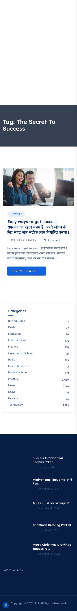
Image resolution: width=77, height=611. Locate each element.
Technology (15, 405)
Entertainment (17, 340)
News (11, 386)
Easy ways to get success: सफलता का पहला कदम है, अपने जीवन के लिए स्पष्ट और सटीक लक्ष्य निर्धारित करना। (38, 227)
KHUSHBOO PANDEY (23, 240)
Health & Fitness (18, 366)
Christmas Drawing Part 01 (52, 525)
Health (12, 360)
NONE (12, 392)
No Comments (53, 240)
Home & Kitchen (18, 373)
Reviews (13, 399)
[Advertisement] (38, 64)
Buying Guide (16, 321)
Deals (11, 327)
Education (14, 334)
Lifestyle (16, 214)
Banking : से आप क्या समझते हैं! (51, 503)
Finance (13, 347)
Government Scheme (21, 353)
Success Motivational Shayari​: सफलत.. (48, 460)
